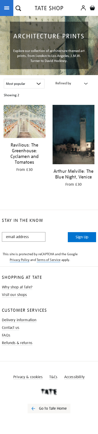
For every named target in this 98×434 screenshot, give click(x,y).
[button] (18, 8)
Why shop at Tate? (17, 287)
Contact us (10, 327)
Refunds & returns (17, 343)
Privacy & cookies (28, 377)
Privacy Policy (19, 260)
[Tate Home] (49, 392)
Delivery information (19, 320)
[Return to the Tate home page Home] (49, 9)
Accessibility (74, 377)
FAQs (6, 335)
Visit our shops (14, 294)
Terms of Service (49, 260)
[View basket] (92, 8)
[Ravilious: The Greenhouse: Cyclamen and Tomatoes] (24, 122)
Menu (7, 7)
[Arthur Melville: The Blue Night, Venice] (73, 135)
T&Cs (53, 377)
